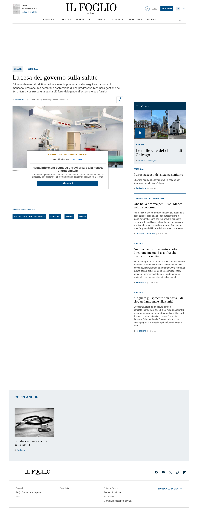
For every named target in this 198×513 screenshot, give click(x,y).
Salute (18, 69)
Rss (18, 496)
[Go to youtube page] (163, 472)
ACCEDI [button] (77, 159)
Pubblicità (65, 488)
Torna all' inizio (168, 489)
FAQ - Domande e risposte (28, 492)
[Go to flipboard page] (184, 472)
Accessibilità (110, 496)
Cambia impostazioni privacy (118, 501)
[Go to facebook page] (156, 472)
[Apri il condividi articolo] (119, 100)
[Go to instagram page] (177, 472)
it (178, 9)
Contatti (19, 488)
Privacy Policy (111, 488)
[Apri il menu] (18, 20)
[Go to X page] (170, 472)
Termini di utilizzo (112, 492)
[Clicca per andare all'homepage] (38, 472)
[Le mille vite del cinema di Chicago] (159, 124)
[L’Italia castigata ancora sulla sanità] (34, 422)
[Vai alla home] (91, 8)
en (183, 9)
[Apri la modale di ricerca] (180, 20)
